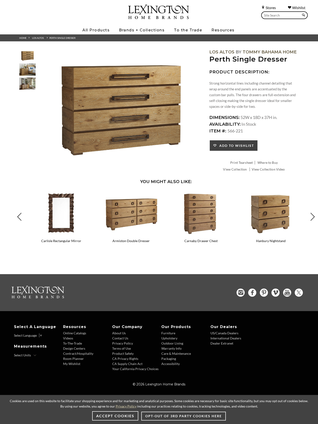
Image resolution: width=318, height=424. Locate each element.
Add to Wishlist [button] (235, 146)
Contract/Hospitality (78, 353)
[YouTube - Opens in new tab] (287, 293)
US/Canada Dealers (224, 333)
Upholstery (169, 338)
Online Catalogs (74, 333)
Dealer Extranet (221, 343)
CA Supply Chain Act (127, 364)
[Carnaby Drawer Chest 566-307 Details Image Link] (201, 234)
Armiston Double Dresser (131, 241)
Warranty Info (171, 348)
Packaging (168, 359)
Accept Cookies (115, 416)
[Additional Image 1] (121, 108)
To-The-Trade (72, 343)
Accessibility (170, 364)
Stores (270, 7)
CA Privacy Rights (125, 359)
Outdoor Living (172, 343)
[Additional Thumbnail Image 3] (27, 84)
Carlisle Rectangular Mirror (61, 241)
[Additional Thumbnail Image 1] (27, 55)
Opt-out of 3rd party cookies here (183, 416)
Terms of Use (121, 348)
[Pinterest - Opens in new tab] (264, 293)
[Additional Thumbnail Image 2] (27, 69)
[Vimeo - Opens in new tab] (275, 293)
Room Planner (73, 359)
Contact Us (120, 338)
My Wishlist (71, 364)
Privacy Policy (122, 343)
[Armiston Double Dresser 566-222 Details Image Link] (131, 234)
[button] (92, 194)
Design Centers (74, 348)
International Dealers (225, 338)
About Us (119, 333)
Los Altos (38, 37)
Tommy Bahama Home (270, 52)
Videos (68, 338)
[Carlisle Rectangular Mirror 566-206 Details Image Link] (61, 234)
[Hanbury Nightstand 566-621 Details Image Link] (270, 234)
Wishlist (298, 7)
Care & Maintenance (176, 353)
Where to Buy (267, 162)
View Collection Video (268, 169)
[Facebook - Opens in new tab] (252, 293)
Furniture (168, 333)
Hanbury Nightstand (271, 241)
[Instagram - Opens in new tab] (241, 293)
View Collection (235, 169)
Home (23, 37)
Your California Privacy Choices (135, 369)
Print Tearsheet (241, 162)
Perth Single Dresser (62, 37)
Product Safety (123, 353)
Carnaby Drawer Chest (201, 241)
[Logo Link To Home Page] (158, 17)
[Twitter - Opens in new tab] (299, 293)
